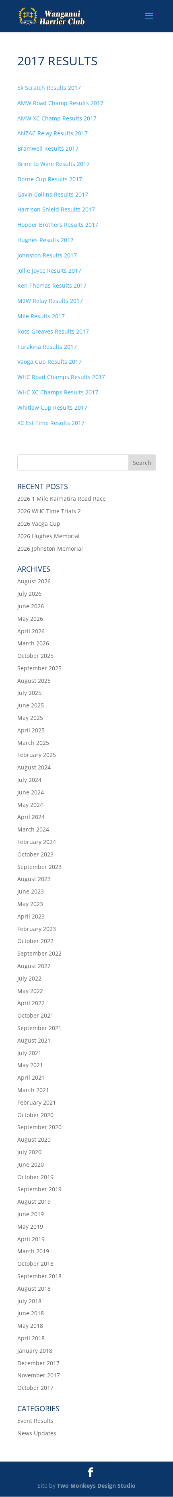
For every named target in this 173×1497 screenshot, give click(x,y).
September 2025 (39, 668)
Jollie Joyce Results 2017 (49, 270)
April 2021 (31, 1077)
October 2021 (35, 1015)
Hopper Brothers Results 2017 (57, 224)
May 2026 (30, 618)
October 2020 (35, 1115)
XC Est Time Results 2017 (50, 423)
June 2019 (30, 1214)
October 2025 (35, 655)
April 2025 (31, 730)
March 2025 (33, 742)
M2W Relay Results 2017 (50, 301)
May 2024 (30, 805)
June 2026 (30, 606)
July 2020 (29, 1152)
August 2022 (34, 966)
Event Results (35, 1420)
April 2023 (31, 916)
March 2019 (33, 1251)
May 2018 (30, 1325)
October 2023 (35, 854)
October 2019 (35, 1177)
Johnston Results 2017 (47, 255)
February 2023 (36, 929)
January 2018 (34, 1350)
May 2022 (30, 991)
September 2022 (39, 953)
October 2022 (35, 941)
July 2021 (29, 1053)
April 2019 (31, 1239)
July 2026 (29, 593)
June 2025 (30, 705)
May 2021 (30, 1065)
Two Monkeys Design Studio (96, 1485)
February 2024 (36, 842)
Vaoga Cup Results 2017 (49, 361)
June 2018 (30, 1313)
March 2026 (33, 643)
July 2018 (29, 1301)
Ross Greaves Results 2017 (53, 331)
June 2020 (30, 1164)
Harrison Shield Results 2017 (56, 209)
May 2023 (30, 904)
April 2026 (31, 631)
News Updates (36, 1433)
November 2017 (38, 1375)
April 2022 (31, 1003)
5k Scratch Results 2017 (49, 87)
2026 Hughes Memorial (48, 536)
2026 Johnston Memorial (50, 548)
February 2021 (36, 1102)
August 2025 (34, 680)
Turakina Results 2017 (47, 346)
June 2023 (30, 891)
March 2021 (33, 1090)
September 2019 (39, 1189)
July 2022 (29, 978)
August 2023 (34, 879)
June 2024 (30, 792)
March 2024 (33, 829)
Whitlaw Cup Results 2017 (52, 407)
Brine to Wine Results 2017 (53, 164)
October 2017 (35, 1387)
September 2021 (39, 1028)
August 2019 (34, 1201)
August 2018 (34, 1288)
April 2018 (31, 1338)
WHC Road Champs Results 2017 (61, 377)
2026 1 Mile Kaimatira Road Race (61, 498)
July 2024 (29, 780)
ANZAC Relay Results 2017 (52, 133)
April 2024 (31, 817)
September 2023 (39, 867)
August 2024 (34, 767)
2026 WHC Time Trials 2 (49, 511)
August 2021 (34, 1040)
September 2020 (39, 1127)
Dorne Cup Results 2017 (49, 179)
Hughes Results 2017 (45, 240)
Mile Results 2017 (41, 316)
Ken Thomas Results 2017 (51, 285)
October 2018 (35, 1263)
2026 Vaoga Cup (38, 523)
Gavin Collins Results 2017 (52, 194)
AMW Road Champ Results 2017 (60, 103)
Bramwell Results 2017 (47, 148)
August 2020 (34, 1139)
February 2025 (36, 755)
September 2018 (39, 1276)
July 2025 (29, 693)
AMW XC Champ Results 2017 (57, 118)
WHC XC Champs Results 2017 (57, 392)
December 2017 (38, 1363)
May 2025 (30, 718)
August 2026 (34, 581)
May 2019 (30, 1226)
